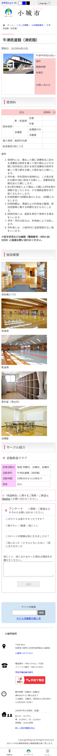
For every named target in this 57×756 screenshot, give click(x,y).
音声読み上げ (8, 2)
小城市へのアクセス (24, 653)
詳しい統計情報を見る (25, 728)
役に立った (14, 543)
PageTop (9, 754)
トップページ (28, 754)
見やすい (12, 525)
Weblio (6, 499)
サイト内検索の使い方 (28, 618)
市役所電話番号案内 (24, 672)
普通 (23, 525)
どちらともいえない (34, 543)
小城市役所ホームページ (28, 13)
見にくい (33, 525)
